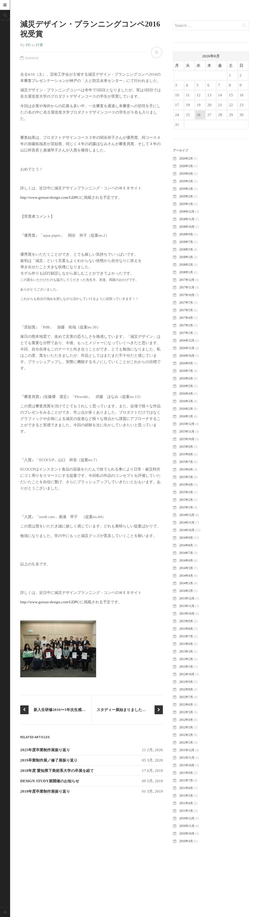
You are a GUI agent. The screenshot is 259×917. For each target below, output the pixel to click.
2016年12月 (187, 340)
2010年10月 (187, 833)
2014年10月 (187, 530)
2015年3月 (186, 492)
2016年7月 (186, 371)
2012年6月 (186, 704)
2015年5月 (186, 477)
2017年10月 (187, 295)
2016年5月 (186, 386)
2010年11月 (187, 826)
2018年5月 (186, 249)
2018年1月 (186, 272)
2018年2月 (186, 264)
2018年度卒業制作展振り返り (45, 791)
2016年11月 (187, 348)
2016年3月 (186, 401)
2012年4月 (186, 720)
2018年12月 (187, 211)
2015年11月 (187, 431)
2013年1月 (186, 666)
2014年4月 (186, 575)
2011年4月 (186, 803)
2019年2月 (186, 196)
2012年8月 (186, 689)
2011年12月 (187, 750)
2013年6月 (186, 644)
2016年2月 (186, 409)
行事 (39, 45)
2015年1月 (186, 507)
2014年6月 (186, 560)
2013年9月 (186, 621)
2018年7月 (186, 242)
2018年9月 (186, 234)
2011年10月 (187, 765)
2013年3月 (186, 651)
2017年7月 (186, 302)
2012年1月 (186, 742)
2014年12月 (187, 515)
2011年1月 (186, 811)
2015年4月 (186, 484)
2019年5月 (186, 181)
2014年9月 (186, 538)
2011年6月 (186, 788)
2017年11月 (187, 287)
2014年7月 (186, 553)
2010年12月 (187, 818)
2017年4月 (186, 318)
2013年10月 (187, 613)
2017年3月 (186, 325)
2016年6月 (186, 378)
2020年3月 (186, 166)
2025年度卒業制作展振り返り (45, 750)
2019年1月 (186, 204)
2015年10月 (187, 439)
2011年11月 (187, 757)
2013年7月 (186, 636)
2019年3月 (186, 189)
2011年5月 (186, 795)
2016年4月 (186, 393)
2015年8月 (186, 454)
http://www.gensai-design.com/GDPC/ (50, 197)
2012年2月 (186, 735)
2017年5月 (186, 310)
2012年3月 (186, 727)
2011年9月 (186, 773)
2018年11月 (187, 219)
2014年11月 (187, 522)
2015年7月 (186, 462)
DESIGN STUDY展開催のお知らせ (49, 781)
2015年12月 (187, 424)
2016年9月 (186, 363)
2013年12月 (187, 598)
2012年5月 (186, 712)
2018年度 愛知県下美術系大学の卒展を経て (57, 771)
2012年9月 (186, 682)
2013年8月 (186, 629)
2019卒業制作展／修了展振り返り (49, 760)
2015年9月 (186, 447)
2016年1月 (186, 416)
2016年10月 (187, 355)
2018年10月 (187, 227)
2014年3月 (186, 583)
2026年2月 (186, 158)
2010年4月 (186, 841)
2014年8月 (186, 545)
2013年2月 (186, 659)
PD (28, 45)
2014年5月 (186, 568)
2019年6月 (186, 173)
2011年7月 (186, 780)
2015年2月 (186, 500)
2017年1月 (186, 333)
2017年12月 (187, 280)
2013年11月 (187, 606)
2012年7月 (186, 697)
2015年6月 (186, 469)
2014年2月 (186, 591)
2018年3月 (186, 257)
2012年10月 (187, 674)
